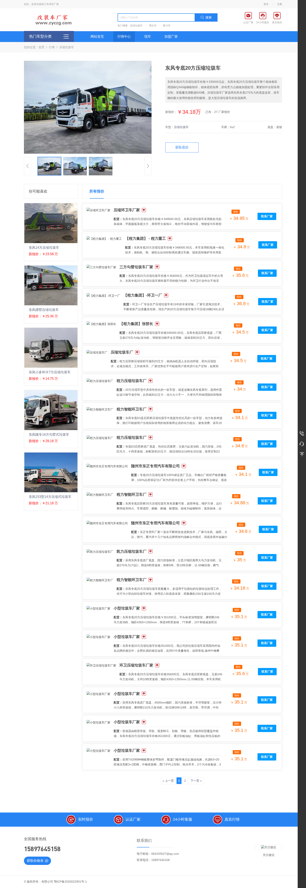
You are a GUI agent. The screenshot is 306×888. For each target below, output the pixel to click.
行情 (52, 47)
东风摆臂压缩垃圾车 (44, 310)
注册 (279, 4)
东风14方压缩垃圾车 (44, 247)
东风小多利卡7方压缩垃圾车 (50, 372)
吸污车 (166, 25)
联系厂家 (267, 216)
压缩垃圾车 (136, 25)
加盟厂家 (171, 36)
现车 (147, 36)
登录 (266, 4)
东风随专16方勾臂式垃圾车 (49, 434)
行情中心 (124, 36)
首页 (41, 47)
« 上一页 (168, 780)
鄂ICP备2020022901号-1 (70, 881)
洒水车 (153, 25)
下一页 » (196, 780)
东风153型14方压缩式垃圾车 (50, 496)
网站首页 (97, 36)
